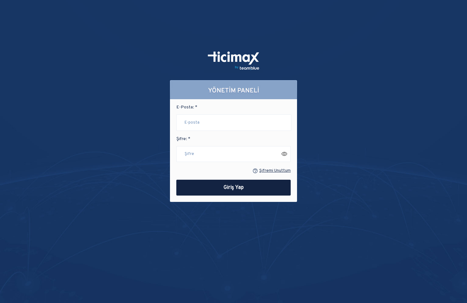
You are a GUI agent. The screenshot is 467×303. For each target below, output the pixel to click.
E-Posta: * (186, 107)
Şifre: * (183, 139)
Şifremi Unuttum (275, 170)
